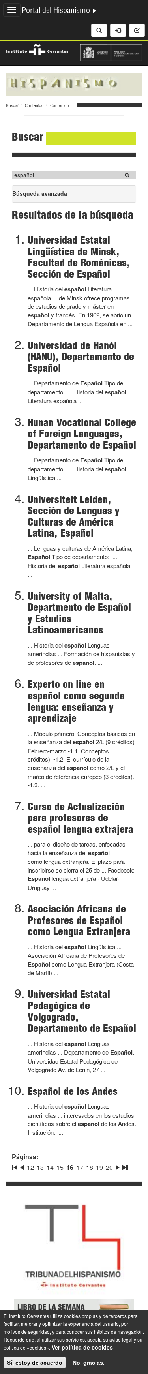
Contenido (34, 105)
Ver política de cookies (82, 1347)
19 (99, 1167)
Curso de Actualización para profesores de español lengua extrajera (80, 819)
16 (69, 1167)
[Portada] (74, 84)
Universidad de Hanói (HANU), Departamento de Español (81, 358)
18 (89, 1167)
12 (30, 1167)
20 (109, 1167)
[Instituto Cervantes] (37, 49)
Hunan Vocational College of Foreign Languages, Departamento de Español (82, 435)
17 (79, 1167)
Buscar (12, 105)
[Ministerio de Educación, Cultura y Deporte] (111, 52)
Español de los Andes (73, 1092)
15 (60, 1167)
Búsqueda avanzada (39, 196)
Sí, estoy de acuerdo (34, 1362)
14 (50, 1167)
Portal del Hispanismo (57, 11)
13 (40, 1167)
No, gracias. (89, 1362)
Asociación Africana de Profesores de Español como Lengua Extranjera (79, 921)
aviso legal (121, 1339)
